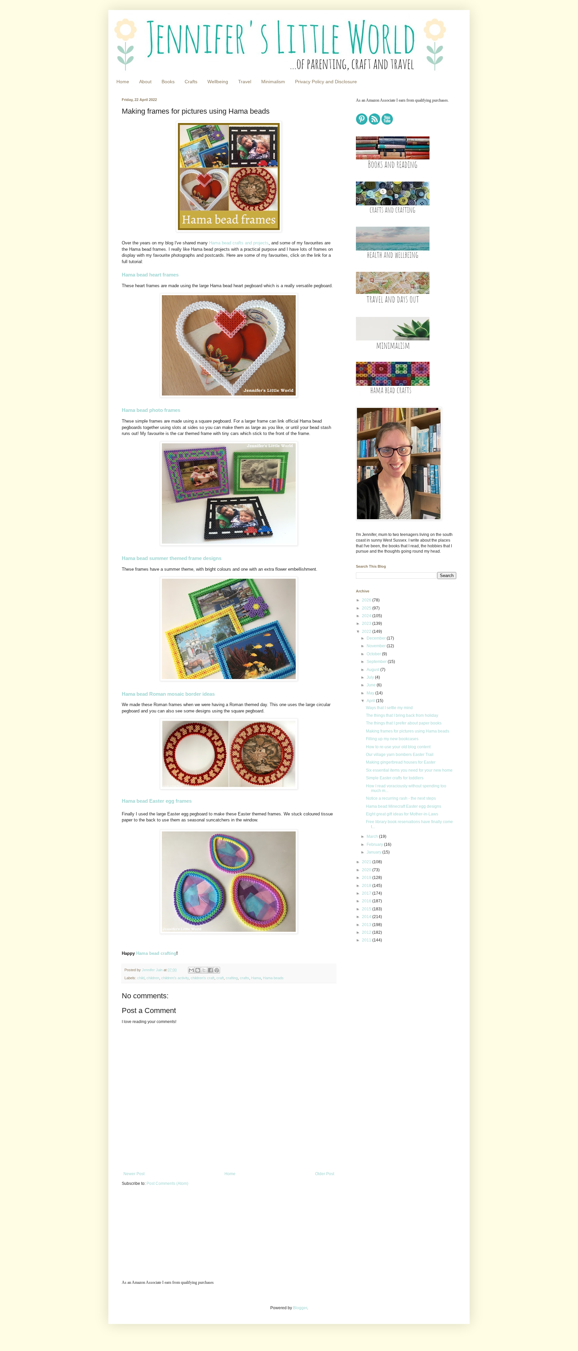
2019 (367, 877)
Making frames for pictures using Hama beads (407, 731)
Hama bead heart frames (150, 274)
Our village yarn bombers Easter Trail (400, 754)
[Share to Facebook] (210, 970)
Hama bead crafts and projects (239, 242)
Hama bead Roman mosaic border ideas (168, 694)
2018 (367, 885)
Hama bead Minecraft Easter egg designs (403, 806)
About (145, 81)
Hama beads (273, 978)
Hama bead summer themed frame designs (171, 558)
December (377, 638)
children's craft (202, 978)
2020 (367, 870)
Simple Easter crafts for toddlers (394, 778)
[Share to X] (204, 970)
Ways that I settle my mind (389, 707)
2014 (367, 916)
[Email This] (191, 970)
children (153, 978)
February (375, 844)
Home (122, 81)
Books (168, 81)
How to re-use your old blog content (398, 747)
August (373, 669)
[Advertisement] (398, 995)
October (374, 654)
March (373, 836)
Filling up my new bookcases (392, 739)
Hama (256, 978)
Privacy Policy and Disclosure (326, 81)
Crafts (191, 81)
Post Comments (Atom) (167, 1183)
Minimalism (273, 81)
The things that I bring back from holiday (402, 715)
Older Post (324, 1173)
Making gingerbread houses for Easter (401, 762)
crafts (244, 978)
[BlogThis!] (197, 970)
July (371, 677)
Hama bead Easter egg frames (157, 801)
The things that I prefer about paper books (404, 723)
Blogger (300, 1308)
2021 (367, 862)
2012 (367, 932)
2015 (367, 909)
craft (220, 978)
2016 (367, 901)
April (371, 700)
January (374, 852)
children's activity (175, 978)
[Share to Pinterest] (216, 970)
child (140, 978)
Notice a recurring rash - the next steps (401, 798)
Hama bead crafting (156, 953)
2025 (367, 608)
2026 (367, 600)
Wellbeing (217, 81)
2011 (367, 940)
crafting (232, 978)
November (377, 646)
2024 (367, 615)
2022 (367, 631)
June (372, 685)
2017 (367, 893)
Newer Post (133, 1173)
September (377, 661)
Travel (244, 81)
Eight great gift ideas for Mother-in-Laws (402, 814)
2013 (367, 924)
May (371, 693)
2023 (367, 623)
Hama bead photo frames (151, 410)
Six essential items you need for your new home (409, 770)
